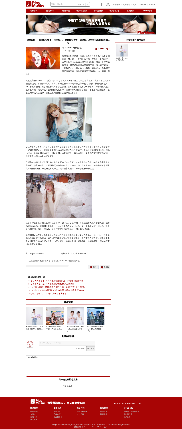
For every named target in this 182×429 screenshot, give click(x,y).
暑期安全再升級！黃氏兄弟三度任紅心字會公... (75, 328)
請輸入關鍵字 (56, 4)
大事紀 (33, 414)
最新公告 (127, 417)
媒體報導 (33, 417)
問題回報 (103, 414)
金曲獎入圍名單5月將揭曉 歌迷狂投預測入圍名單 (52, 284)
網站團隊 (57, 412)
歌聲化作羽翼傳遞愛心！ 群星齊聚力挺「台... (95, 328)
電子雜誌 (126, 5)
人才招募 (80, 414)
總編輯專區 (58, 417)
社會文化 (31, 40)
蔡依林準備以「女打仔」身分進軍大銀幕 (48, 293)
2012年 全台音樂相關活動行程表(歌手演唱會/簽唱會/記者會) (57, 290)
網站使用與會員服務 (131, 412)
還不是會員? (80, 349)
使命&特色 (34, 412)
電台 (134, 5)
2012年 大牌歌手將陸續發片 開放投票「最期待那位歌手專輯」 (58, 287)
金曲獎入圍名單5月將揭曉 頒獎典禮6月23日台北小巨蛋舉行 (57, 281)
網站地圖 (33, 420)
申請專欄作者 (82, 412)
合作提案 (103, 412)
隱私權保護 (128, 414)
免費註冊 (142, 4)
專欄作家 (116, 5)
